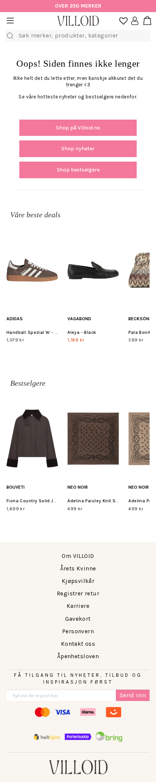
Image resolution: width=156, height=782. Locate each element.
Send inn (133, 695)
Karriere (78, 606)
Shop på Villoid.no (78, 128)
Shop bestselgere (78, 170)
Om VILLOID (78, 556)
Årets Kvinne (78, 568)
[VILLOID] (78, 21)
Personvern (78, 631)
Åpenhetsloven (78, 656)
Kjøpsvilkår (78, 581)
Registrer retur (78, 593)
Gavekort (77, 618)
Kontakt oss (78, 643)
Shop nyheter (78, 148)
